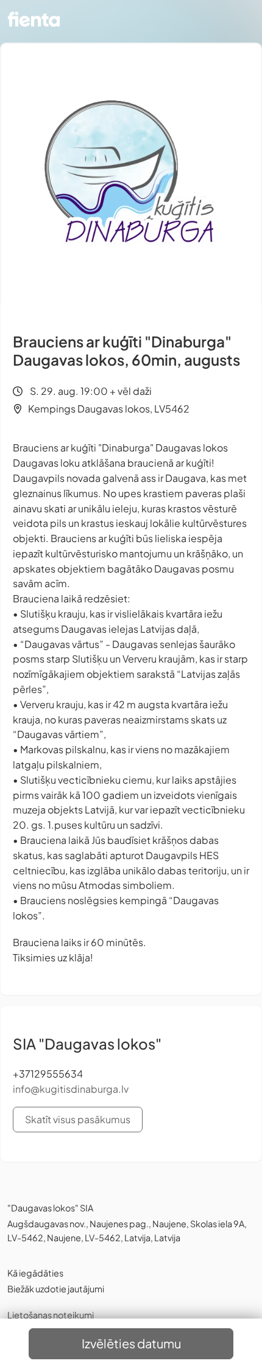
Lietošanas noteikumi (50, 1314)
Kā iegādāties (35, 1272)
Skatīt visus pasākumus (77, 1119)
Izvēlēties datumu (131, 1343)
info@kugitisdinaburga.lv (71, 1088)
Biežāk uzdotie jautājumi (55, 1288)
